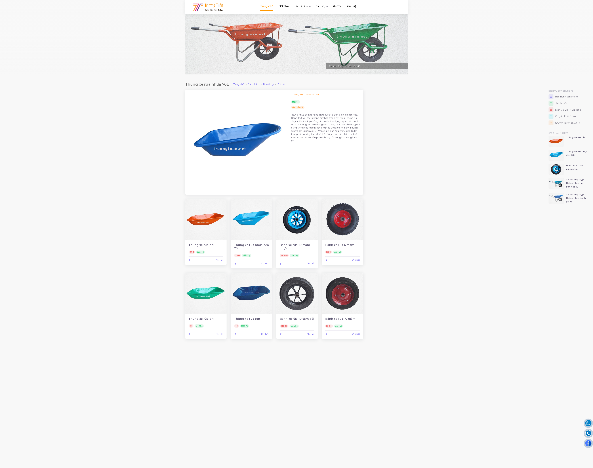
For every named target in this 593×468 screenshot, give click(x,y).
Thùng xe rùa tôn (247, 318)
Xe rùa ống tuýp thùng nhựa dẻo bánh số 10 (575, 183)
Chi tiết (281, 84)
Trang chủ (238, 84)
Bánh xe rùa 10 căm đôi (297, 318)
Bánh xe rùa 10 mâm (340, 318)
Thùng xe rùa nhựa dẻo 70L (251, 246)
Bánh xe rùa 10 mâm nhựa (295, 246)
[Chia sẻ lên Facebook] (190, 260)
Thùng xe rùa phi (201, 245)
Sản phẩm (253, 84)
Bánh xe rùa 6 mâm (339, 245)
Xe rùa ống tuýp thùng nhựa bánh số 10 (576, 198)
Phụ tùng (268, 84)
